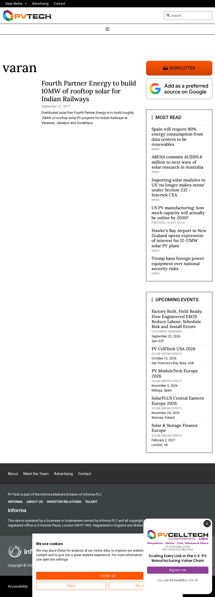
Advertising (40, 4)
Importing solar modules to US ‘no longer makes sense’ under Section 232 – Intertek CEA (178, 187)
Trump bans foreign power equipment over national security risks (178, 263)
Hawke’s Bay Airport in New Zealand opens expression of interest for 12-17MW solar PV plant (179, 238)
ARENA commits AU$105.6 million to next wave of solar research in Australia (177, 161)
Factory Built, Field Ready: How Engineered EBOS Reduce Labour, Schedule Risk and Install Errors (177, 319)
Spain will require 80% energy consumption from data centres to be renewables (177, 136)
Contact (59, 4)
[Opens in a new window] (17, 510)
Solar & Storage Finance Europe (175, 428)
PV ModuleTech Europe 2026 (175, 373)
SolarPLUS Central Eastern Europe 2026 (178, 400)
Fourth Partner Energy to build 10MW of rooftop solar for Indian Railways (88, 91)
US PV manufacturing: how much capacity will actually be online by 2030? (178, 212)
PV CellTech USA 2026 (173, 348)
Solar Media (13, 4)
